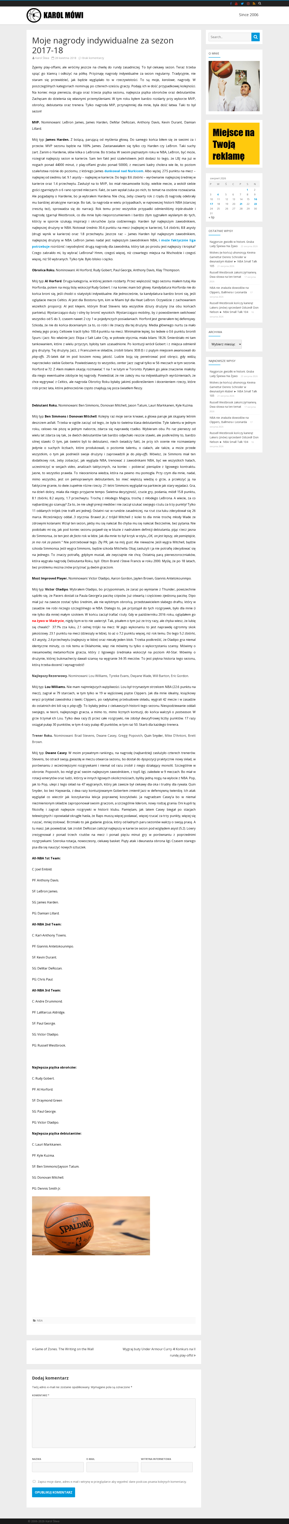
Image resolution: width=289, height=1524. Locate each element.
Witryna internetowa (156, 1459)
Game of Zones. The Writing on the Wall (64, 1349)
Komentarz (40, 1395)
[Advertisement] (114, 1289)
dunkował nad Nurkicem (123, 171)
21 (241, 204)
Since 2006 (248, 14)
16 (255, 199)
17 (211, 204)
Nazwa (36, 1459)
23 (255, 204)
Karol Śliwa (42, 58)
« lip (211, 217)
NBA (40, 1320)
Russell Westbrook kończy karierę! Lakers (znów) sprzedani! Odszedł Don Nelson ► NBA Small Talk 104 (234, 307)
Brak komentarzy (93, 58)
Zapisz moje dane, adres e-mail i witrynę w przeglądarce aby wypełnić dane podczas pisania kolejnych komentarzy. (112, 1482)
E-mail (91, 1459)
